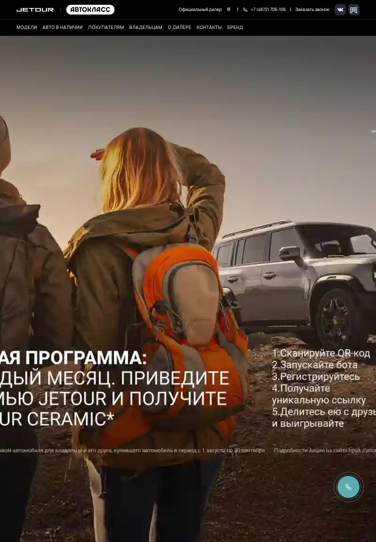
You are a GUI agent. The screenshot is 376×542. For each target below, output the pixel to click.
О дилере (179, 27)
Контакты (209, 27)
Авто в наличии (63, 27)
